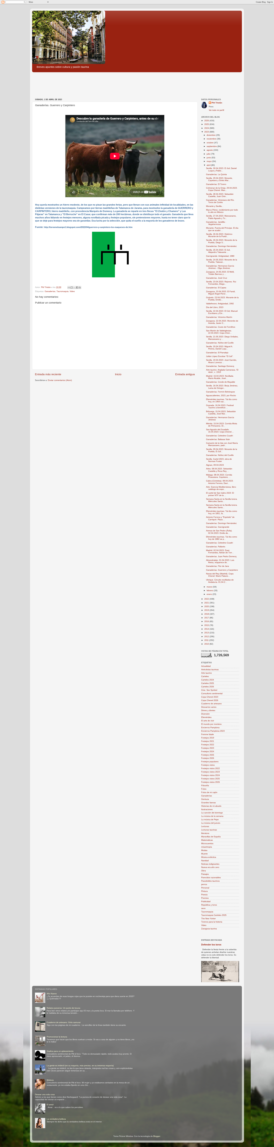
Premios (205, 898)
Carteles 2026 (207, 687)
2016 (206, 621)
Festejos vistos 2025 (210, 779)
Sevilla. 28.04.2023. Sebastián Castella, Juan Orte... (219, 195)
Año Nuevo (52, 994)
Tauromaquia (62, 291)
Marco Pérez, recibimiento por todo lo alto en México (222, 211)
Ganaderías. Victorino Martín (219, 317)
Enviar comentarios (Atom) (60, 380)
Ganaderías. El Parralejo (217, 353)
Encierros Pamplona (210, 727)
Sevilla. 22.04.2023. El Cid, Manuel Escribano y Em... (222, 312)
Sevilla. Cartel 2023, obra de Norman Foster (219, 460)
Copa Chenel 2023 (209, 697)
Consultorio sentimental (211, 693)
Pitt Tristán (217, 103)
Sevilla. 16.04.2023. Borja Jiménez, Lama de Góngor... (222, 387)
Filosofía (205, 785)
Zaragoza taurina (209, 929)
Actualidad (206, 666)
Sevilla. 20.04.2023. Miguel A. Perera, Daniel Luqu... (219, 347)
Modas (204, 850)
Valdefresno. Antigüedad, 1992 (220, 304)
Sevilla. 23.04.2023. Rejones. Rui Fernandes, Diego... (221, 283)
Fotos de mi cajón (209, 792)
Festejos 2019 (207, 738)
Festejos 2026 (207, 758)
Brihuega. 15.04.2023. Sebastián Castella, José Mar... (221, 412)
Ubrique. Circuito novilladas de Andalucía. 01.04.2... (220, 581)
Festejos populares (209, 762)
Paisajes (205, 874)
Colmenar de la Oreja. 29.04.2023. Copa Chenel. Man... (221, 189)
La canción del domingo (212, 813)
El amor (50, 1105)
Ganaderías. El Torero (216, 184)
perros (204, 884)
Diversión (205, 714)
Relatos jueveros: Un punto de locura (63, 1008)
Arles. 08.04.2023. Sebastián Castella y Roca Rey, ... (219, 470)
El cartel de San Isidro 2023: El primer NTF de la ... (220, 494)
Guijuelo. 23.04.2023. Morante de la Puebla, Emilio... (222, 298)
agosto (210, 150)
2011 (206, 640)
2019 (206, 610)
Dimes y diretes (208, 710)
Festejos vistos (208, 765)
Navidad (205, 861)
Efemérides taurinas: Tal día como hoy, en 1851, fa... (221, 512)
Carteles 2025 (207, 683)
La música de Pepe (210, 820)
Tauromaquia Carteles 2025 (213, 915)
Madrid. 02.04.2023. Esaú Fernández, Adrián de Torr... (220, 551)
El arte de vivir (207, 721)
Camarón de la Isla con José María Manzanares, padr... (222, 444)
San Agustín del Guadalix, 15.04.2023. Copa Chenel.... (220, 430)
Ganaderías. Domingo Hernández (221, 246)
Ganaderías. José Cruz (216, 278)
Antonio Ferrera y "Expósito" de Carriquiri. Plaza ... (220, 518)
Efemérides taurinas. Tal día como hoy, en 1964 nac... (221, 400)
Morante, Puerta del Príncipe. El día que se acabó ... (222, 229)
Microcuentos (207, 843)
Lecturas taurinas (209, 830)
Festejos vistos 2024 (210, 775)
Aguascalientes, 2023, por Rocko (221, 395)
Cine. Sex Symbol (209, 690)
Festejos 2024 (207, 751)
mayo (209, 161)
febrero (210, 590)
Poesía (204, 895)
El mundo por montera (211, 724)
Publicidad (205, 901)
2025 (206, 124)
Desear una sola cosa (45, 1094)
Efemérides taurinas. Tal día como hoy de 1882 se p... (221, 538)
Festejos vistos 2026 (210, 782)
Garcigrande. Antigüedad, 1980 (220, 256)
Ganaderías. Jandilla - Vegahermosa (216, 223)
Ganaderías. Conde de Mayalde (220, 382)
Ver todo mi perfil (216, 110)
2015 (206, 625)
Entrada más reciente (48, 374)
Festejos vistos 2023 (210, 772)
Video (72, 291)
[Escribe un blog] (71, 287)
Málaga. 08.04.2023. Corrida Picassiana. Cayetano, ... (219, 476)
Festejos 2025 (207, 755)
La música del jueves (210, 823)
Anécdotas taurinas (210, 670)
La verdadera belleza (56, 1119)
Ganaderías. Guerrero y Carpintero (222, 570)
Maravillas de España (211, 837)
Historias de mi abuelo (211, 806)
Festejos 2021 (207, 741)
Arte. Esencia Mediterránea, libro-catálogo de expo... (221, 488)
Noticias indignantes (210, 864)
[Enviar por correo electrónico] (69, 287)
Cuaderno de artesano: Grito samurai (63, 1022)
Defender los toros (211, 944)
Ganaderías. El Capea (216, 288)
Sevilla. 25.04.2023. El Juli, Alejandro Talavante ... (218, 251)
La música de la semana (212, 816)
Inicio (118, 374)
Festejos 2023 (207, 748)
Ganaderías (50, 291)
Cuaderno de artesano (211, 704)
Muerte (204, 854)
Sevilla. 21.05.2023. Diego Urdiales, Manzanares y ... (222, 338)
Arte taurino (206, 673)
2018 (206, 614)
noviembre (212, 139)
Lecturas (205, 826)
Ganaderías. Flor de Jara (217, 566)
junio (209, 158)
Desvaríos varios (208, 707)
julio (209, 154)
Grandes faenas (208, 803)
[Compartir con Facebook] (77, 287)
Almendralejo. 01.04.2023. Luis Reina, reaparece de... (220, 561)
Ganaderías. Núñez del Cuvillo (220, 343)
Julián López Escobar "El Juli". (219, 356)
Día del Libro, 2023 (214, 307)
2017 (206, 618)
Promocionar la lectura (57, 1037)
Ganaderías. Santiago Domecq (220, 366)
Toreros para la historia (211, 922)
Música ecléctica (208, 857)
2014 (206, 629)
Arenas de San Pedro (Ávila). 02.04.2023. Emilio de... (219, 532)
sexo (203, 908)
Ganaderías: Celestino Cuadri (219, 436)
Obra (203, 871)
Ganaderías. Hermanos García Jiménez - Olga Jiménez (220, 267)
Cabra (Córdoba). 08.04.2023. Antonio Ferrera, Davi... (219, 482)
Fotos (203, 789)
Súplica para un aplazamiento (60, 1051)
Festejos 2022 (207, 745)
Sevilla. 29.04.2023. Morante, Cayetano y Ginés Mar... (219, 179)
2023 (206, 132)
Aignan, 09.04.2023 (215, 465)
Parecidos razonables (211, 877)
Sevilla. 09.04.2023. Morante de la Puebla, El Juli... (221, 450)
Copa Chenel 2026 (209, 700)
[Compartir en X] (74, 287)
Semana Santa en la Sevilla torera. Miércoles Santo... (221, 500)
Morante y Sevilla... (214, 206)
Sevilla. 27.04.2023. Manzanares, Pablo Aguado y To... (221, 217)
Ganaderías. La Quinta (216, 174)
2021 (206, 603)
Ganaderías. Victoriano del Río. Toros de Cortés (220, 201)
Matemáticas (207, 840)
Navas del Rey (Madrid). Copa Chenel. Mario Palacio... (219, 575)
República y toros (209, 905)
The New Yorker (208, 919)
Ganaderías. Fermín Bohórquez (220, 392)
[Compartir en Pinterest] (79, 287)
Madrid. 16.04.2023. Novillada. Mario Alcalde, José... (220, 377)
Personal (205, 888)
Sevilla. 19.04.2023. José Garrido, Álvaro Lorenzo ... (221, 361)
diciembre (211, 135)
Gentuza (205, 799)
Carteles (205, 676)
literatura (205, 833)
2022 (206, 599)
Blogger (156, 1136)
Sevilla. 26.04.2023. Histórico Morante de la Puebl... (219, 235)
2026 (206, 121)
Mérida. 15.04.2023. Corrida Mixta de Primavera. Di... (221, 425)
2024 (206, 128)
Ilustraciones (207, 809)
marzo (210, 587)
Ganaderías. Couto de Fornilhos (220, 327)
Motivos (50, 1080)
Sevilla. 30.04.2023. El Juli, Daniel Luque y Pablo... (221, 169)
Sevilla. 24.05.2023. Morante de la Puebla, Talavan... (221, 261)
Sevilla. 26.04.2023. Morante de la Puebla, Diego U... (221, 241)
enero (209, 594)
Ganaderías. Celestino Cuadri (219, 543)
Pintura (204, 891)
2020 (206, 606)
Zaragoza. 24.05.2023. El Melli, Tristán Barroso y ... (220, 273)
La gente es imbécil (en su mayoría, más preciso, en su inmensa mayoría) (80, 1066)
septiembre (212, 146)
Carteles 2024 (207, 680)
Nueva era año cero (210, 867)
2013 (206, 633)
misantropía (206, 847)
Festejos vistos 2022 (210, 768)
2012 (206, 636)
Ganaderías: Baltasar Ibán (218, 439)
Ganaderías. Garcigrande (217, 527)
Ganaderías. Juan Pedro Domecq (221, 556)
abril (209, 165)
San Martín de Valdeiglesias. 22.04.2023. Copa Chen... (219, 332)
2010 (206, 644)
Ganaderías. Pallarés (215, 547)
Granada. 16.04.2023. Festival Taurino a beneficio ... (220, 406)
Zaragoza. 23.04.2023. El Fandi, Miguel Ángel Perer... (220, 292)
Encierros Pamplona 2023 (213, 731)
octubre (210, 143)
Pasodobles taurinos (210, 881)
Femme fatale (207, 734)
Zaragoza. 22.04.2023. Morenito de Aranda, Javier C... (222, 322)
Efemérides (206, 717)
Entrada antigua (185, 374)
